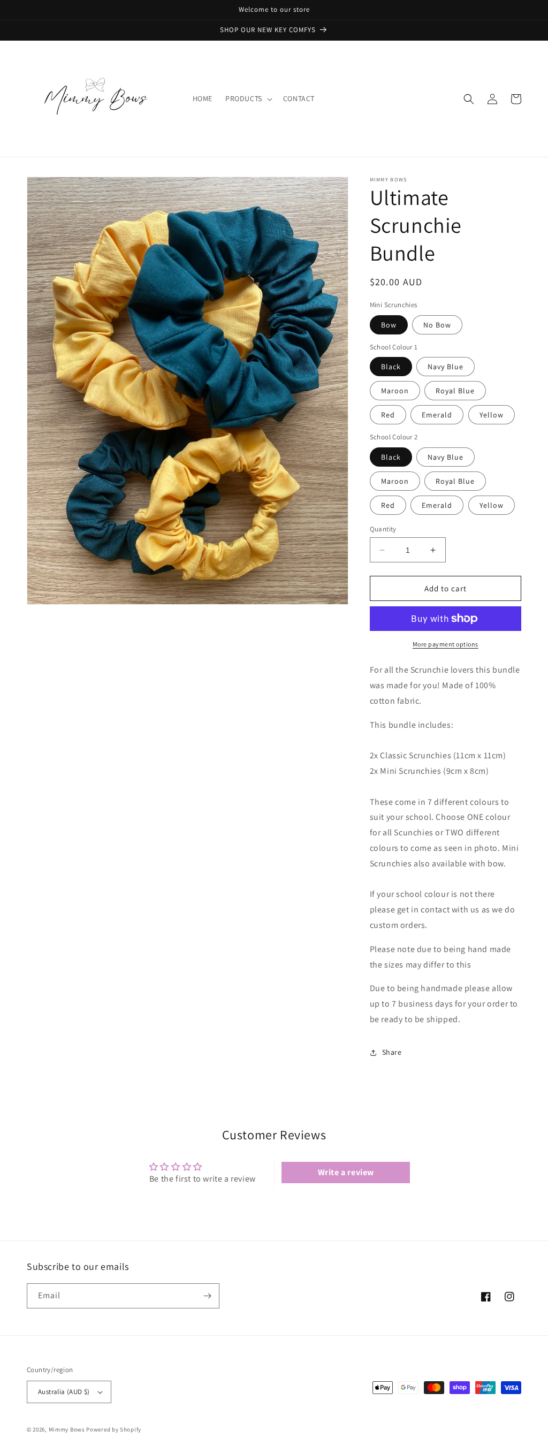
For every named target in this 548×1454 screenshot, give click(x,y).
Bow (389, 325)
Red (388, 415)
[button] (248, 98)
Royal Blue (455, 390)
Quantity (383, 529)
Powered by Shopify (113, 1429)
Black (391, 366)
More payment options (445, 644)
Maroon (395, 390)
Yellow (492, 415)
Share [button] (392, 1052)
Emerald (437, 415)
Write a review (346, 1172)
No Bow (437, 325)
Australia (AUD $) (64, 1391)
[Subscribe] (207, 1295)
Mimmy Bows (67, 1429)
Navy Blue (445, 366)
